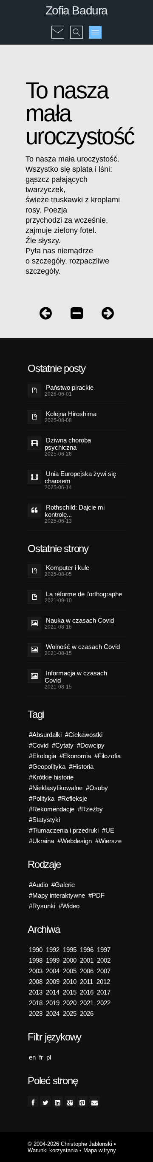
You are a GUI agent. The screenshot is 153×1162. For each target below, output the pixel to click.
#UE (108, 830)
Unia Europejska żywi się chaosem (80, 477)
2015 (69, 992)
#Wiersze (108, 841)
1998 (35, 960)
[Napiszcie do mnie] (57, 26)
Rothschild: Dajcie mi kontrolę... (75, 511)
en (32, 1057)
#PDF (96, 895)
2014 (53, 992)
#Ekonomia (75, 756)
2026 (87, 1013)
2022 (103, 1002)
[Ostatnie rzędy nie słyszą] (76, 315)
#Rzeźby (90, 809)
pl (48, 1057)
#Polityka (41, 798)
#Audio (38, 884)
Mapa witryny (99, 1150)
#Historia (81, 766)
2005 (69, 971)
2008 (35, 981)
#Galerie (63, 884)
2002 (103, 960)
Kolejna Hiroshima (71, 413)
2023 (35, 1013)
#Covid (38, 745)
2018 (35, 1002)
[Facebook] (33, 1101)
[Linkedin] (57, 1101)
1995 (69, 949)
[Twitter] (45, 1101)
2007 (103, 971)
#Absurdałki (45, 734)
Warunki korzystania (53, 1150)
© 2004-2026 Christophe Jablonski (70, 1144)
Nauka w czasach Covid (80, 620)
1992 (53, 949)
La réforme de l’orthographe (84, 594)
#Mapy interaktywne (57, 895)
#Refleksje (72, 798)
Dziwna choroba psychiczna (68, 443)
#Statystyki (44, 819)
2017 (103, 992)
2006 (87, 971)
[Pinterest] (82, 1101)
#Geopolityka (47, 766)
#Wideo (69, 906)
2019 (53, 1002)
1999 (53, 960)
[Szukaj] (76, 26)
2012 (103, 981)
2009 (53, 981)
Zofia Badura (76, 10)
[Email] (94, 1101)
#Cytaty (63, 745)
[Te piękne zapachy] (45, 315)
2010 (69, 981)
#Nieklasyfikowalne (55, 787)
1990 (35, 949)
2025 (69, 1013)
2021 (87, 1002)
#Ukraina (41, 841)
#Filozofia (107, 756)
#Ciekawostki (83, 734)
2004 (53, 971)
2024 (53, 1013)
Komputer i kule (67, 567)
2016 (87, 992)
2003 (35, 971)
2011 (86, 981)
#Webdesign (74, 841)
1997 (103, 949)
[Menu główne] (95, 32)
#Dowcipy (91, 745)
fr (41, 1057)
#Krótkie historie (51, 777)
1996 (87, 949)
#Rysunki (42, 906)
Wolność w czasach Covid (83, 646)
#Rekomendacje (51, 809)
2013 (35, 992)
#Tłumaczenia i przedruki (64, 830)
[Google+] (70, 1101)
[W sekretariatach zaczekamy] (107, 315)
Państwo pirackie (70, 387)
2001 (87, 960)
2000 (69, 960)
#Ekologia (42, 756)
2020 (69, 1002)
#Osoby (97, 787)
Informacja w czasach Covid (76, 676)
